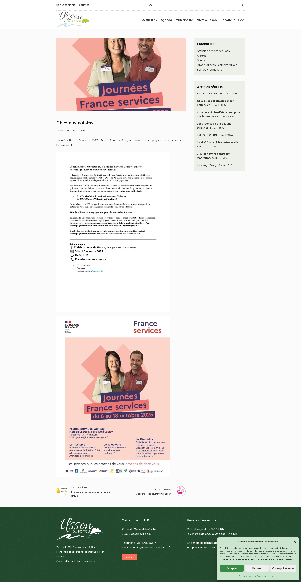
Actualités (149, 20)
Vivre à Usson (207, 20)
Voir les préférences (283, 568)
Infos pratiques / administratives (217, 65)
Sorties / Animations (209, 69)
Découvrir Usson (233, 20)
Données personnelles (266, 576)
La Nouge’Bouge (207, 165)
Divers (82, 130)
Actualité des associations (213, 51)
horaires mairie (65, 5)
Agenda (166, 20)
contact (84, 5)
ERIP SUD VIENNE (207, 135)
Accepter (232, 568)
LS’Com (92, 546)
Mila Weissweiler (76, 546)
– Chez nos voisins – (209, 93)
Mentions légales (65, 551)
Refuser (256, 568)
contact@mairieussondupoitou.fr (150, 547)
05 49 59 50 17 (146, 543)
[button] (294, 541)
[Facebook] (150, 5)
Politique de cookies (247, 576)
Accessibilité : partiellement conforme (76, 560)
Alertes (201, 55)
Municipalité (184, 20)
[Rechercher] (243, 5)
